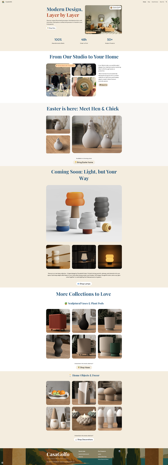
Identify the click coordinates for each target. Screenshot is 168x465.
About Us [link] (162, 1)
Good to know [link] (155, 1)
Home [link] (144, 1)
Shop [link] (149, 1)
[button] (166, 1)
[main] (64, 12)
